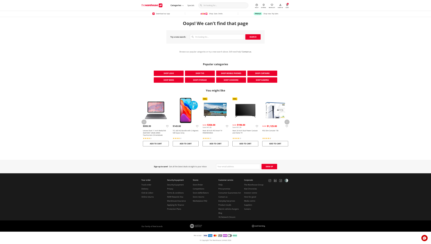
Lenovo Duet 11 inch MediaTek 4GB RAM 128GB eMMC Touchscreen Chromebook (154, 133)
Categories (176, 5)
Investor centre (250, 193)
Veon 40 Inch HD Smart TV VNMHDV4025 (212, 132)
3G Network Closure (226, 217)
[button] (280, 6)
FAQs (220, 185)
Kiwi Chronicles (250, 189)
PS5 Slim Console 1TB (270, 131)
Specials (190, 5)
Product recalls (224, 205)
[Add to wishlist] (167, 126)
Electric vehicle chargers (228, 209)
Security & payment (175, 185)
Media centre (249, 201)
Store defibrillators (201, 193)
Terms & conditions (175, 193)
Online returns (147, 197)
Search (253, 37)
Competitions (198, 189)
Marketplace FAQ (200, 201)
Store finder (198, 185)
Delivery (144, 189)
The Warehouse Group (253, 185)
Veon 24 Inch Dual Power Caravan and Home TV (245, 132)
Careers (247, 209)
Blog (220, 213)
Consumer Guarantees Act (229, 193)
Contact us (246, 52)
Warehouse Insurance (176, 201)
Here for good (250, 197)
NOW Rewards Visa (175, 197)
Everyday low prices (226, 201)
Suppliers (248, 205)
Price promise (224, 189)
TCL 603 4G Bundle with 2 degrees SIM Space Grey (185, 132)
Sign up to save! (161, 166)
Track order (146, 185)
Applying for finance (175, 205)
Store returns (198, 197)
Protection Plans (174, 209)
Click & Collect (147, 193)
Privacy (170, 189)
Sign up (269, 166)
